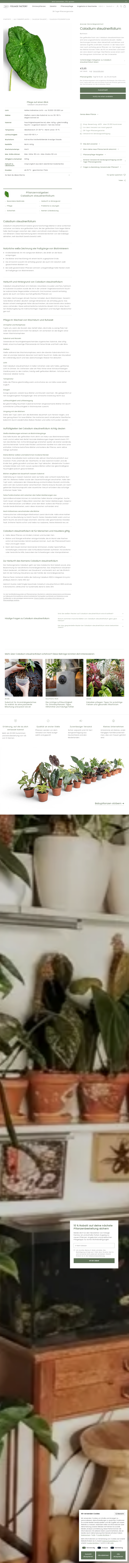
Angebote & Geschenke (87, 6)
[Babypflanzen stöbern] (59, 778)
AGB (93, 1535)
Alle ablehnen (103, 1555)
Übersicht (120, 1514)
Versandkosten (98, 71)
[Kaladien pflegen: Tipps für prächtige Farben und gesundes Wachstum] (105, 677)
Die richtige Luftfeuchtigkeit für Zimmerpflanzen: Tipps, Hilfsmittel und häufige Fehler (60, 704)
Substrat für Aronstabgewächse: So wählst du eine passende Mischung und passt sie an (20, 704)
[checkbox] (88, 1548)
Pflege (9, 206)
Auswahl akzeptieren (88, 1555)
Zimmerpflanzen (39, 6)
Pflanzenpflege (67, 6)
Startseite (7, 19)
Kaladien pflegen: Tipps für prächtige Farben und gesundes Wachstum (104, 703)
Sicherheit (11, 211)
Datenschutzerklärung (97, 1256)
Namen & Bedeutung (50, 211)
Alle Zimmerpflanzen (21, 19)
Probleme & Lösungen (50, 206)
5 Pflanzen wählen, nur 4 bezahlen (63, 2)
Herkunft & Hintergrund (50, 201)
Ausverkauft (103, 90)
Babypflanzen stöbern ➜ (109, 803)
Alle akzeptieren (118, 1555)
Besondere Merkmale (15, 201)
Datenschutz (85, 1535)
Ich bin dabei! (94, 1261)
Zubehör (53, 6)
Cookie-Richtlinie (103, 1535)
